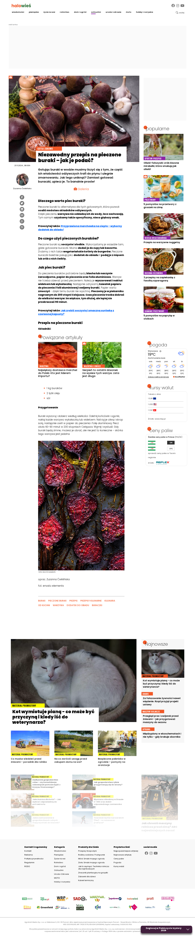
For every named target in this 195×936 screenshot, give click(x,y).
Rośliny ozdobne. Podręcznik (91, 854)
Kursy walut (119, 866)
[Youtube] (182, 5)
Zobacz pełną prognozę (158, 377)
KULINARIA (109, 600)
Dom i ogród (80, 12)
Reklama (28, 855)
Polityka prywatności (33, 858)
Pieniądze (34, 12)
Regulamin (29, 862)
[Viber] (22, 227)
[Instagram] (177, 5)
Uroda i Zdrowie (113, 12)
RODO (27, 866)
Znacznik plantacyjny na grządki (93, 872)
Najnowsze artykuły (122, 854)
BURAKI (41, 600)
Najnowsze (156, 644)
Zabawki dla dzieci (87, 876)
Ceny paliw (119, 858)
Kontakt (27, 851)
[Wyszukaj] (180, 12)
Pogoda (117, 862)
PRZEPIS (73, 600)
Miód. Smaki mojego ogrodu (91, 858)
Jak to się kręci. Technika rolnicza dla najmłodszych (93, 867)
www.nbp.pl (160, 419)
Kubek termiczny (86, 880)
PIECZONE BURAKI (57, 600)
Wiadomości (18, 12)
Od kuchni (96, 12)
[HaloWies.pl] (21, 5)
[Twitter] (22, 203)
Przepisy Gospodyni (87, 851)
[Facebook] (173, 5)
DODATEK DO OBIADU (78, 605)
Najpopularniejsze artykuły (126, 851)
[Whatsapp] (22, 221)
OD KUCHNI (44, 605)
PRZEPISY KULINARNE (91, 600)
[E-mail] (22, 215)
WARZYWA (58, 605)
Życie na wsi (49, 12)
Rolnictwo (64, 12)
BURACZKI (97, 605)
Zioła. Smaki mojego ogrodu (91, 862)
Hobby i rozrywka (144, 12)
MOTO (128, 12)
